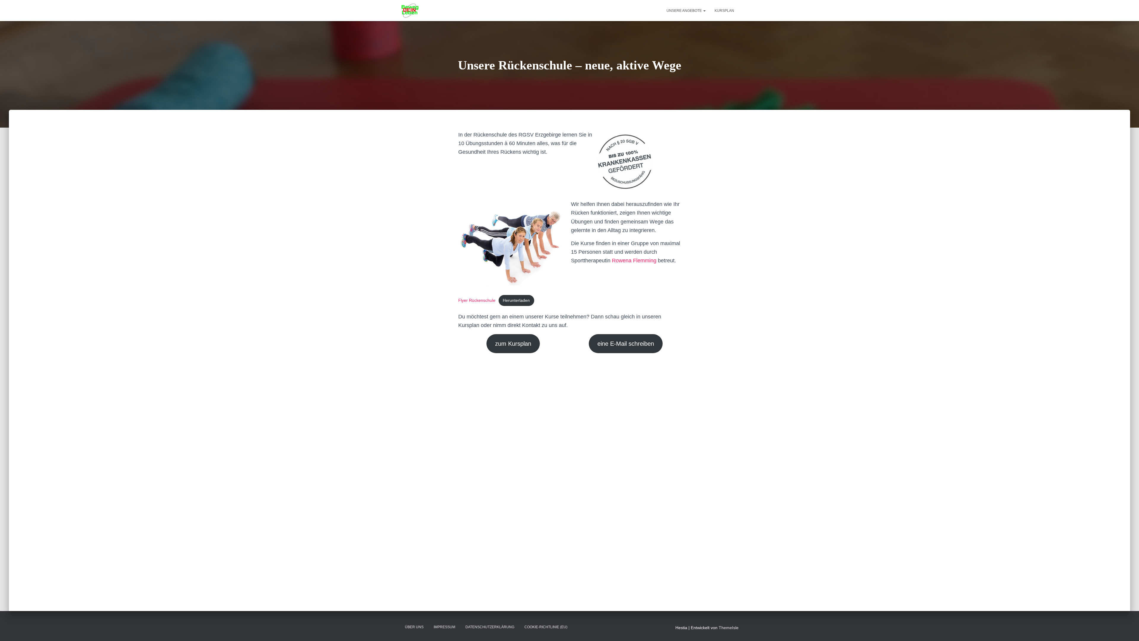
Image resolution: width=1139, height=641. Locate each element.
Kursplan (724, 11)
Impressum (444, 627)
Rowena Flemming (634, 261)
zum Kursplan (513, 343)
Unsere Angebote (684, 11)
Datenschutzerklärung (489, 627)
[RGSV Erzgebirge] (410, 10)
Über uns (414, 627)
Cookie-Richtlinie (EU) (545, 627)
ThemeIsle (729, 627)
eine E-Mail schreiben (625, 343)
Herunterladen (516, 300)
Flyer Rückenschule (476, 300)
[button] (704, 11)
